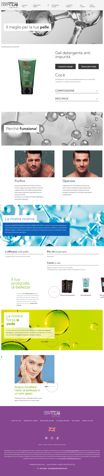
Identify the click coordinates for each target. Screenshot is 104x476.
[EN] (52, 429)
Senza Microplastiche (59, 444)
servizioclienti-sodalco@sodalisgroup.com (70, 458)
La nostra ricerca (69, 6)
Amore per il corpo (37, 6)
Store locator (92, 6)
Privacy (40, 444)
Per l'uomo (82, 6)
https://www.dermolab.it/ (72, 450)
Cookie (45, 444)
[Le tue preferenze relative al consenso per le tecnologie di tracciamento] (1, 357)
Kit (48, 5)
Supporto (50, 444)
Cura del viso (25, 6)
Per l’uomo (76, 421)
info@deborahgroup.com (57, 468)
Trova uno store (88, 66)
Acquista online (65, 66)
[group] (67, 290)
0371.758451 (43, 468)
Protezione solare (55, 6)
